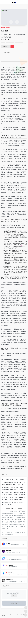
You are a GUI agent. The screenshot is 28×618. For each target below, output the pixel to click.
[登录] (23, 2)
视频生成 (8, 27)
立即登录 (14, 595)
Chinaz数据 (17, 485)
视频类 (3, 27)
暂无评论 (6, 586)
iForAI (7, 614)
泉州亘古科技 (20, 614)
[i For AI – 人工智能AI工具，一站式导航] (14, 2)
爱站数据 (9, 485)
